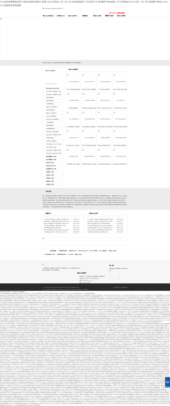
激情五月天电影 (56, 309)
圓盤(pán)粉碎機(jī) (51, 113)
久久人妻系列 (90, 403)
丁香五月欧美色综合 (153, 385)
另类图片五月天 (5, 327)
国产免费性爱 (13, 350)
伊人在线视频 (127, 391)
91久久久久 (93, 384)
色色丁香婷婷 (57, 341)
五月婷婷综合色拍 (51, 364)
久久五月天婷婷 (122, 389)
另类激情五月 (27, 311)
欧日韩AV (41, 385)
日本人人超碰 (105, 373)
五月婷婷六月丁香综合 (78, 343)
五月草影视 (9, 394)
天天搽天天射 (10, 346)
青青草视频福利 (157, 391)
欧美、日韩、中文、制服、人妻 (68, 325)
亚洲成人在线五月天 (95, 357)
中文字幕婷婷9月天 (49, 341)
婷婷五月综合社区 (18, 339)
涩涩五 (94, 300)
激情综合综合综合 (26, 344)
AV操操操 (123, 394)
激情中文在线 (133, 350)
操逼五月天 (167, 313)
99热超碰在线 (12, 327)
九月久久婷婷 (12, 357)
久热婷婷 (82, 348)
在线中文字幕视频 (92, 355)
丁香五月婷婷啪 (117, 368)
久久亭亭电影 (39, 339)
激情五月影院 (74, 384)
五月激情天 (119, 344)
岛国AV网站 (107, 295)
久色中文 (166, 337)
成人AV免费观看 (56, 321)
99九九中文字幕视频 (146, 323)
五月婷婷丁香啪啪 (80, 341)
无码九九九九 (42, 403)
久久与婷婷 (96, 391)
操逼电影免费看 (63, 394)
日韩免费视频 (129, 394)
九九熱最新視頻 (85, 309)
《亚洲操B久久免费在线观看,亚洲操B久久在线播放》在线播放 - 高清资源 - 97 (30, 300)
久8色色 (130, 295)
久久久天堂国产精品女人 (151, 343)
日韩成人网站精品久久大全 (23, 380)
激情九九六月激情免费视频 (108, 380)
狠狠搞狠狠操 (59, 384)
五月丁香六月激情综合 (25, 394)
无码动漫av (58, 375)
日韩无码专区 (26, 391)
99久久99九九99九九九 (137, 295)
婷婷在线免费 (161, 398)
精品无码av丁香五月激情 (145, 344)
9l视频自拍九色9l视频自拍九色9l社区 (72, 337)
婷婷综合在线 (139, 298)
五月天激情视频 (102, 368)
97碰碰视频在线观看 (59, 385)
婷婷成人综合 (94, 334)
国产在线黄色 (84, 376)
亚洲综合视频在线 (94, 378)
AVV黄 (107, 344)
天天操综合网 (6, 357)
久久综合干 (25, 304)
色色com (95, 387)
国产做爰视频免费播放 (106, 385)
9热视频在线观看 (80, 297)
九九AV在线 (128, 378)
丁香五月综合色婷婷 (71, 330)
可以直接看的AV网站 (147, 302)
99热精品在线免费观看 (108, 302)
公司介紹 (48, 191)
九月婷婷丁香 (28, 334)
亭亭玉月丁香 (48, 344)
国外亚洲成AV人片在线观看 (105, 391)
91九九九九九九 (147, 350)
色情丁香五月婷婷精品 (81, 300)
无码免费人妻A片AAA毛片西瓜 (86, 346)
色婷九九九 (73, 323)
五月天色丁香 (92, 398)
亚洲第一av (106, 330)
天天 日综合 (81, 332)
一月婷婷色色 (70, 355)
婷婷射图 (124, 316)
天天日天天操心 (84, 375)
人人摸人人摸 (57, 325)
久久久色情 (50, 387)
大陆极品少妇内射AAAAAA (162, 318)
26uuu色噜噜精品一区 (92, 327)
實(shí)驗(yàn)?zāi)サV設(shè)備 (54, 144)
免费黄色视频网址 (71, 297)
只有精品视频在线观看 (131, 325)
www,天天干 (106, 297)
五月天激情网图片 (20, 352)
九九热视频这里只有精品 (60, 314)
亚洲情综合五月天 (55, 394)
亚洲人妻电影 (99, 384)
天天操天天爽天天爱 (144, 392)
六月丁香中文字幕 (116, 394)
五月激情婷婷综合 (4, 352)
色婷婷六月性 (27, 327)
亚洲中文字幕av (25, 321)
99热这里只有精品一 (20, 298)
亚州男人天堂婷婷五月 (100, 323)
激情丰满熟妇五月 (8, 378)
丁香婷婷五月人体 (72, 394)
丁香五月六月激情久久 (35, 371)
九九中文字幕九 (19, 311)
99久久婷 (47, 362)
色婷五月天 (43, 364)
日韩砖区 (66, 385)
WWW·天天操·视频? (67, 295)
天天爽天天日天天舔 (5, 321)
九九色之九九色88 (142, 384)
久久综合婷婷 (57, 366)
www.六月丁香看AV (121, 399)
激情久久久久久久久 (139, 355)
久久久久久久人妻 (147, 348)
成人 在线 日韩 (52, 311)
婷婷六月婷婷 (54, 352)
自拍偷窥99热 (85, 329)
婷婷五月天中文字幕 (101, 362)
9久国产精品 (87, 364)
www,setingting (26, 366)
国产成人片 (157, 352)
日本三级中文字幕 (125, 297)
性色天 (62, 341)
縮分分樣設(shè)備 (51, 147)
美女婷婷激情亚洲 (105, 364)
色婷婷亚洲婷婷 (3, 314)
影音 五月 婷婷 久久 (36, 327)
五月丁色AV (128, 343)
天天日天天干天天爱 (95, 364)
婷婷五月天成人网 (131, 306)
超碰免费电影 (90, 391)
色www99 (126, 323)
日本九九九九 (140, 297)
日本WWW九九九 (49, 366)
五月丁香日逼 (13, 364)
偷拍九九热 (45, 320)
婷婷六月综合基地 (39, 318)
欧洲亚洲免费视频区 (100, 337)
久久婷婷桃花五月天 (88, 396)
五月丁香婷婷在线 (32, 325)
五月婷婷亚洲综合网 (94, 321)
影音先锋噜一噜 (103, 392)
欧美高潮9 (20, 378)
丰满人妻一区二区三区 (53, 348)
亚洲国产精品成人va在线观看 (106, 306)
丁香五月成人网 (19, 316)
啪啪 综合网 (31, 318)
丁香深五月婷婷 (131, 368)
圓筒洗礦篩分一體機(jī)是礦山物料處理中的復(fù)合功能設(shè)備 (59, 221)
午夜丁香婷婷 (79, 325)
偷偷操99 (24, 403)
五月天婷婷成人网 (43, 304)
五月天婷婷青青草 (20, 348)
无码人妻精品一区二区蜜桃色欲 (63, 362)
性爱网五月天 (157, 306)
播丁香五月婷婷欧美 (129, 403)
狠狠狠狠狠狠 (28, 353)
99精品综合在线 (78, 321)
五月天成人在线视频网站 (66, 387)
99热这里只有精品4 (40, 329)
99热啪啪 (32, 387)
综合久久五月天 (160, 357)
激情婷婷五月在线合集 (160, 360)
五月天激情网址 (154, 304)
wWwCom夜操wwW (32, 341)
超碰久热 (53, 360)
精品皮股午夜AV (141, 314)
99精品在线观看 (96, 316)
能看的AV (51, 314)
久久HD (38, 307)
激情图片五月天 (24, 368)
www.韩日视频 (42, 306)
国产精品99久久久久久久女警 (15, 391)
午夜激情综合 (84, 350)
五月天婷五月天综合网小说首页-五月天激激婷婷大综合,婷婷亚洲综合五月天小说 (55, 316)
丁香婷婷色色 (88, 348)
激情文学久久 (44, 297)
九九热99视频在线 (85, 399)
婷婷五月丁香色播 (141, 362)
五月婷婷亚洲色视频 (100, 371)
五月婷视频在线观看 (6, 401)
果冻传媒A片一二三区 (138, 359)
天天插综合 (34, 352)
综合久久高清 (143, 394)
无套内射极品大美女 (72, 378)
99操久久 (31, 376)
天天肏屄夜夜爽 (54, 389)
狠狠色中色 (49, 309)
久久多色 (67, 401)
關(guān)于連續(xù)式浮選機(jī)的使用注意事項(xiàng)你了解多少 (102, 229)
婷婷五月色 (122, 311)
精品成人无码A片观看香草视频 (7, 295)
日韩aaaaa (81, 307)
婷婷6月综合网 (145, 396)
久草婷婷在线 (137, 309)
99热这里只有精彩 (31, 362)
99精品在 (26, 376)
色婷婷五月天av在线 (23, 392)
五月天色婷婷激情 (43, 373)
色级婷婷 (94, 401)
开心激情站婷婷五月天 (33, 304)
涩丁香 (101, 297)
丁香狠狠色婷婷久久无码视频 (9, 380)
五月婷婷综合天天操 (59, 346)
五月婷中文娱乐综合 (153, 320)
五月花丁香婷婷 (163, 311)
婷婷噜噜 (93, 304)
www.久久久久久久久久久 (49, 298)
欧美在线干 (4, 376)
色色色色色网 (90, 360)
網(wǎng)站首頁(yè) (48, 15)
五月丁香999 (163, 368)
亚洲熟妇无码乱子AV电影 (54, 373)
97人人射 (141, 375)
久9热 (9, 403)
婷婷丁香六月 (18, 321)
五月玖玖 (162, 359)
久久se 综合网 (110, 300)
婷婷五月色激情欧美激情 (132, 389)
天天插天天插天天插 (154, 396)
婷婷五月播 (113, 295)
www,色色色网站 (64, 403)
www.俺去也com (83, 313)
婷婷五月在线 (72, 385)
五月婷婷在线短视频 (158, 327)
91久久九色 (140, 332)
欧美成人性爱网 (3, 371)
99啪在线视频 (149, 336)
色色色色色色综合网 (107, 369)
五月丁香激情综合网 (53, 343)
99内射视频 (139, 307)
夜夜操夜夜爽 (113, 357)
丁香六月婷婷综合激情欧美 (158, 371)
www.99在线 (125, 295)
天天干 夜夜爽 (25, 346)
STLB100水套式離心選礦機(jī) (73, 89)
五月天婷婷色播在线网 (17, 401)
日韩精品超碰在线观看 (13, 332)
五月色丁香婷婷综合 (26, 385)
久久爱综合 (67, 398)
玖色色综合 (109, 360)
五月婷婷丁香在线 (40, 344)
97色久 (18, 364)
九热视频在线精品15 (88, 336)
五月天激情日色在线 (49, 385)
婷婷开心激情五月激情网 (117, 313)
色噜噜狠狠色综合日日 (106, 316)
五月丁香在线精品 (93, 394)
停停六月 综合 (134, 378)
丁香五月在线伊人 (77, 334)
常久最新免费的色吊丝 (117, 298)
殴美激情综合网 (145, 309)
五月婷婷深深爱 (137, 401)
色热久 (160, 320)
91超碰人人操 (125, 352)
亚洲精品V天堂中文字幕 (141, 368)
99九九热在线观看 (74, 327)
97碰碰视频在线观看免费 (45, 392)
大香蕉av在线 (18, 295)
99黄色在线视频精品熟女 (80, 360)
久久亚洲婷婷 (127, 329)
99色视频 (134, 343)
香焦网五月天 (46, 355)
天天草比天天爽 (147, 357)
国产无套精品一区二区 (65, 371)
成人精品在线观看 (39, 357)
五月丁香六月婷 (144, 329)
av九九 (50, 329)
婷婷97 (104, 384)
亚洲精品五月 (103, 403)
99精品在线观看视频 (117, 348)
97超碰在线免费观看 (146, 337)
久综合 (10, 330)
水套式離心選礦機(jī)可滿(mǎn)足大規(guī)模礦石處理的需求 (101, 225)
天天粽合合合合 (17, 385)
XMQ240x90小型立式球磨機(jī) (88, 89)
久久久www (37, 384)
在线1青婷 (142, 391)
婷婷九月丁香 (43, 307)
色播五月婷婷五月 (50, 380)
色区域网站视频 (35, 330)
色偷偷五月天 (19, 304)
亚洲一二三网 (15, 323)
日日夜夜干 (19, 350)
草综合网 (45, 387)
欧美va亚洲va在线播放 (72, 332)
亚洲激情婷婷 (129, 376)
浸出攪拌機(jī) (50, 100)
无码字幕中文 (128, 302)
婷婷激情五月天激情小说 (143, 360)
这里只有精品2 (147, 300)
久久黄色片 (63, 297)
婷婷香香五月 (124, 371)
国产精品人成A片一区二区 (11, 405)
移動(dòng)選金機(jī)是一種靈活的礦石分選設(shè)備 (56, 223)
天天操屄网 (12, 325)
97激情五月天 (19, 373)
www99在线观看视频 (98, 396)
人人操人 (7, 325)
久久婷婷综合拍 (137, 396)
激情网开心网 (160, 344)
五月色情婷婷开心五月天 (142, 346)
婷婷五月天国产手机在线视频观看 (152, 359)
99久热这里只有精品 (104, 321)
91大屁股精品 (97, 385)
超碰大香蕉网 (116, 306)
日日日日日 (134, 314)
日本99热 (65, 357)
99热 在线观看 (135, 392)
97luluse (21, 330)
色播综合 (8, 382)
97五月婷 (86, 297)
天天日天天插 (157, 346)
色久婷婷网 (124, 344)
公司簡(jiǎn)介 (60, 15)
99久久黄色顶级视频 (14, 392)
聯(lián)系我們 (121, 15)
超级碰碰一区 (116, 311)
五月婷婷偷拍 (20, 376)
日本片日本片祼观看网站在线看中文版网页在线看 (85, 344)
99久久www (149, 382)
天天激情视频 (3, 329)
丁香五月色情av (16, 368)
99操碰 (132, 348)
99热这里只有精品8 (156, 348)
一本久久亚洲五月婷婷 (108, 353)
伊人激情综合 (161, 300)
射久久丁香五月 (75, 348)
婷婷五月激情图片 (102, 332)
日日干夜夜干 (117, 297)
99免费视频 (123, 353)
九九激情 (57, 403)
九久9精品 (67, 339)
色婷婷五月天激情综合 (63, 369)
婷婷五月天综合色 (141, 373)
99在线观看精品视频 (76, 309)
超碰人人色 (80, 359)
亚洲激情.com (129, 359)
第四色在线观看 (19, 343)
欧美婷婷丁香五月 (80, 368)
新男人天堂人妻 (80, 364)
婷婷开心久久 (107, 341)
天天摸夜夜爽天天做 (101, 309)
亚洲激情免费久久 (24, 336)
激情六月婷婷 (126, 350)
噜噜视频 (154, 344)
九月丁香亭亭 (145, 316)
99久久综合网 (162, 304)
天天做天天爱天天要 (41, 359)
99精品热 (48, 394)
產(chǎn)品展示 (73, 69)
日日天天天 (24, 295)
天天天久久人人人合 (113, 396)
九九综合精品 (110, 350)
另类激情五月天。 (118, 350)
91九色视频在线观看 (135, 339)
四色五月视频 (146, 375)
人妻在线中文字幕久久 (109, 387)
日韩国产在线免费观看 (17, 297)
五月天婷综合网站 (11, 373)
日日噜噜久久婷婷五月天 (140, 336)
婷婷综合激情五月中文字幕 (36, 321)
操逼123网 (6, 364)
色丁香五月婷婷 (35, 353)
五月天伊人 (115, 369)
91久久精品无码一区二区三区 (70, 311)
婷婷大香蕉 (47, 389)
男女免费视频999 (58, 302)
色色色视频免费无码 (148, 306)
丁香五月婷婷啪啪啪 (74, 389)
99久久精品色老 (102, 304)
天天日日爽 (27, 375)
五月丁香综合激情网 (105, 336)
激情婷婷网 (112, 334)
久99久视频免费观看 (106, 366)
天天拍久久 (92, 343)
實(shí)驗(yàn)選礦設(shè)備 (53, 94)
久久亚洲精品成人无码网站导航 (31, 378)
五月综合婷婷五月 (75, 371)
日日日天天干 (26, 398)
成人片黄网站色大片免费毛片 (42, 313)
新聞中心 (48, 213)
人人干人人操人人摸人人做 (83, 384)
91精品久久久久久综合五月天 (31, 337)
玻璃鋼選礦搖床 (50, 128)
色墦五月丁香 (46, 382)
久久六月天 (43, 394)
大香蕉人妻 (89, 298)
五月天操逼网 (76, 392)
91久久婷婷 (65, 302)
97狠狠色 (161, 396)
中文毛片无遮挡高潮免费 (66, 318)
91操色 (137, 306)
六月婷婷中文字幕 (47, 295)
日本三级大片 (123, 306)
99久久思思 (47, 352)
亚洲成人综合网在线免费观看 (31, 309)
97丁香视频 (162, 314)
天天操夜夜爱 (10, 302)
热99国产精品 (131, 309)
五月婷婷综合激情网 (30, 348)
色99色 (47, 329)
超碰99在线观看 (76, 318)
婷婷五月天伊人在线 (56, 378)
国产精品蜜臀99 (109, 311)
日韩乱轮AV (95, 332)
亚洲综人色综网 (102, 334)
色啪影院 (161, 329)
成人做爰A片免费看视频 (9, 313)
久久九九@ (74, 391)
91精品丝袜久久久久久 (83, 339)
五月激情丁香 (48, 391)
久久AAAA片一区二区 (119, 302)
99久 (118, 329)
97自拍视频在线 (49, 337)
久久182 (100, 369)
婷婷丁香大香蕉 (9, 339)
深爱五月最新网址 (151, 334)
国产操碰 (41, 343)
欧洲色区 (48, 359)
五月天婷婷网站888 (13, 334)
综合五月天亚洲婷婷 (157, 362)
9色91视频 (94, 320)
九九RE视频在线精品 (132, 399)
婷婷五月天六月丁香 (62, 359)
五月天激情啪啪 (149, 391)
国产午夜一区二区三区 (13, 371)
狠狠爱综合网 (112, 330)
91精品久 (86, 307)
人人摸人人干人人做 (84, 398)
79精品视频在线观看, (64, 327)
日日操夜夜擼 (130, 336)
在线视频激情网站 (82, 391)
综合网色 (36, 343)
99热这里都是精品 (99, 352)
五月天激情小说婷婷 (163, 336)
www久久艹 (124, 368)
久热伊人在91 (121, 360)
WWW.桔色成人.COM (133, 375)
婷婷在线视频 (43, 384)
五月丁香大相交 (73, 336)
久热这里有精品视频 (73, 302)
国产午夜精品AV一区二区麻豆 (74, 350)
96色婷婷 (42, 323)
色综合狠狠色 (13, 359)
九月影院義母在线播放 (88, 392)
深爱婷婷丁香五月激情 (131, 362)
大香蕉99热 (118, 373)
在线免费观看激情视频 (94, 297)
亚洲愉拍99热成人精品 (118, 391)
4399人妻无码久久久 (104, 329)
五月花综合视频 (133, 384)
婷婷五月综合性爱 (7, 384)
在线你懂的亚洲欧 (68, 392)
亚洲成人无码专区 (142, 353)
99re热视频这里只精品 (160, 332)
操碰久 (13, 375)
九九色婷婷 (155, 336)
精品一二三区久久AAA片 (99, 311)
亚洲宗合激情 (27, 332)
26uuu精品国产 (102, 376)
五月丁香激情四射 (24, 320)
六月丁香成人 (78, 366)
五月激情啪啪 (20, 382)
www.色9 (2, 348)
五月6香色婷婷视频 (35, 364)
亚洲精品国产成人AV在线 (113, 392)
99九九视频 (139, 399)
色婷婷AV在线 (98, 380)
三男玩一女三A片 (88, 320)
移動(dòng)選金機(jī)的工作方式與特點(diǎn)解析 (98, 223)
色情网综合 (87, 343)
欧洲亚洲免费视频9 (135, 329)
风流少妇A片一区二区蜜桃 (129, 320)
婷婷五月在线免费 (22, 306)
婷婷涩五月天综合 (144, 385)
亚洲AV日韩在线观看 (38, 376)
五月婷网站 (38, 297)
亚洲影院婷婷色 (119, 380)
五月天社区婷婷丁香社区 (89, 371)
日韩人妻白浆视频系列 (69, 341)
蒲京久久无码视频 (74, 307)
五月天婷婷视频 (123, 309)
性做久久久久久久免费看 (101, 343)
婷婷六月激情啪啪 (68, 380)
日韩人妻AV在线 (43, 368)
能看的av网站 (166, 307)
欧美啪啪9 (12, 321)
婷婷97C (108, 357)
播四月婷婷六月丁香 (16, 384)
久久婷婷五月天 (39, 375)
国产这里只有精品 (54, 355)
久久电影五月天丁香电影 (82, 330)
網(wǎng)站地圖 (46, 289)
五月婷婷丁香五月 (71, 300)
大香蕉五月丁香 (63, 360)
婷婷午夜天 (6, 334)
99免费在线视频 (25, 369)
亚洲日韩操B (88, 368)
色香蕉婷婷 (138, 337)
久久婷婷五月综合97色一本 (115, 352)
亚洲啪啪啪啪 (116, 359)
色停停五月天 (146, 399)
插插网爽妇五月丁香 (110, 323)
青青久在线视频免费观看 (6, 300)
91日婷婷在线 (136, 394)
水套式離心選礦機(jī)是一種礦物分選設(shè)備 (54, 225)
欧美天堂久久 (33, 366)
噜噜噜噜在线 (32, 336)
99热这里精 (2, 309)
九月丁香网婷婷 (89, 316)
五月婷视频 (115, 389)
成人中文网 (39, 295)
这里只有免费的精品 (88, 385)
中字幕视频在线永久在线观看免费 (17, 353)
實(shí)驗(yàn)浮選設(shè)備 (53, 134)
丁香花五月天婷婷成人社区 (147, 401)
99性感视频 (125, 375)
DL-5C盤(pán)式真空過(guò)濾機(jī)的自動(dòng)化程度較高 (101, 219)
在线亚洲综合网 (22, 362)
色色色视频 (144, 352)
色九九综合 (84, 366)
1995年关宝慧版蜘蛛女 (39, 350)
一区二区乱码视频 (43, 330)
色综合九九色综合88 (127, 298)
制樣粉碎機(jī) (50, 138)
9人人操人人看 (59, 392)
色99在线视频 (147, 297)
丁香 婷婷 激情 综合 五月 (156, 364)
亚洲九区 (100, 353)
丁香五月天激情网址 (139, 366)
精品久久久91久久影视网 (127, 396)
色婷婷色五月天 (11, 298)
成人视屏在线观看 (36, 394)
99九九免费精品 (99, 398)
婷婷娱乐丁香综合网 (139, 304)
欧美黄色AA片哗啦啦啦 (58, 339)
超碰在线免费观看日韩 (63, 306)
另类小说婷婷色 (127, 330)
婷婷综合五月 (10, 396)
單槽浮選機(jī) (50, 125)
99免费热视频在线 (28, 382)
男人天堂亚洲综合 (107, 327)
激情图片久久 (32, 346)
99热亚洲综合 (59, 364)
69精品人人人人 (12, 344)
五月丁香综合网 (101, 344)
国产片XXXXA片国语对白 (83, 378)
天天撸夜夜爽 (113, 320)
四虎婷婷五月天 (75, 362)
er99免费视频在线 (40, 366)
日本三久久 (156, 314)
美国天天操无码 (44, 311)
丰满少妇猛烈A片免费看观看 (33, 405)
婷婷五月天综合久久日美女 (49, 375)
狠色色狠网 (21, 371)
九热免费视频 (71, 360)
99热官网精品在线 (124, 307)
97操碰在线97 (100, 320)
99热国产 (19, 344)
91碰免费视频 (31, 313)
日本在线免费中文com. (57, 391)
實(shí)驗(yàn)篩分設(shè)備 (53, 153)
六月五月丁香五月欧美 (124, 364)
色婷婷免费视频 (87, 332)
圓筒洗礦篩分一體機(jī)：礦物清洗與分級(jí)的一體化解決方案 (102, 221)
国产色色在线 (131, 323)
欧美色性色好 (109, 371)
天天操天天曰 (42, 337)
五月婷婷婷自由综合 (143, 378)
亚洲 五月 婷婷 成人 (158, 384)
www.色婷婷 (55, 323)
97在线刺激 (80, 336)
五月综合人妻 (89, 387)
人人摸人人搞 (33, 398)
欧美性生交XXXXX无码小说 (67, 321)
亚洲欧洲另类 (54, 357)
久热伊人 (32, 380)
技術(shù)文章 (97, 15)
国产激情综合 (51, 302)
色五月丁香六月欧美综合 (11, 387)
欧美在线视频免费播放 (40, 380)
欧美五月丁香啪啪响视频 (157, 337)
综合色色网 (124, 401)
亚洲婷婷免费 (146, 307)
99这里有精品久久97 (66, 375)
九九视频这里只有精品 (69, 304)
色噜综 (123, 327)
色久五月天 (56, 371)
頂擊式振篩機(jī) (50, 110)
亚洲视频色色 (75, 387)
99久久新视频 (56, 350)
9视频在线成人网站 (18, 396)
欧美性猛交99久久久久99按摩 (158, 350)
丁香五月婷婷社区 (46, 378)
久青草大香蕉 (139, 350)
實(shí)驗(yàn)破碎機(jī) (52, 131)
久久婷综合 (135, 353)
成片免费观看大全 (87, 314)
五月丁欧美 (4, 373)
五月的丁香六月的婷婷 (129, 321)
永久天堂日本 (92, 362)
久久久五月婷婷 (26, 373)
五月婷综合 (104, 360)
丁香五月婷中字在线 (163, 302)
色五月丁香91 (110, 403)
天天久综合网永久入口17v (128, 341)
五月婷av (22, 302)
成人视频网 (75, 382)
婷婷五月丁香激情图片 (152, 353)
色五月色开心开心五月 (79, 316)
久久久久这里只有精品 (47, 369)
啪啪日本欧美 (27, 387)
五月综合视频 (158, 298)
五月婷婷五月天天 (111, 304)
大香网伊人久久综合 (40, 346)
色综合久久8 (71, 357)
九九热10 (92, 380)
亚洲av (97, 304)
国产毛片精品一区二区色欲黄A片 (119, 366)
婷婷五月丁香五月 (148, 355)
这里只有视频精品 (20, 357)
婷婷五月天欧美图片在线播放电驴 (16, 337)
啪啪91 (54, 337)
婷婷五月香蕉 (149, 362)
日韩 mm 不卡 (166, 344)
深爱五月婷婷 (5, 330)
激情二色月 (81, 302)
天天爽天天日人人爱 (48, 339)
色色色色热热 (114, 346)
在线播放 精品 (130, 385)
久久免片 (62, 398)
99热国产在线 (45, 371)
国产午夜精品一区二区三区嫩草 (47, 353)
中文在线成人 (146, 369)
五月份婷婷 (107, 320)
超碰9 (80, 392)
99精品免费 (154, 357)
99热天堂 (32, 375)
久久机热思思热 (42, 309)
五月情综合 (134, 373)
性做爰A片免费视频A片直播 (113, 384)
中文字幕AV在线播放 (132, 316)
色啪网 (156, 307)
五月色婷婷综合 (160, 376)
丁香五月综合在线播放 (153, 329)
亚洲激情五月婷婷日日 (154, 392)
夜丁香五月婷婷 (48, 323)
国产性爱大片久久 (115, 318)
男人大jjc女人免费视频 (116, 341)
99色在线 (141, 306)
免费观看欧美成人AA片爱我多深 (83, 401)
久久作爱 (167, 350)
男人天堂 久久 (26, 297)
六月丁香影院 (131, 366)
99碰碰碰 (118, 325)
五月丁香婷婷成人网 (10, 343)
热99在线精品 (146, 318)
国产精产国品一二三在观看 (119, 343)
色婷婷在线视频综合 (110, 337)
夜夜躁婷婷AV (142, 382)
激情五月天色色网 (152, 378)
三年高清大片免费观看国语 (41, 348)
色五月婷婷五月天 (75, 313)
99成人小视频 (57, 398)
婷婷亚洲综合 (86, 318)
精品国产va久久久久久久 (30, 399)
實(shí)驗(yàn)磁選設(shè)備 (53, 91)
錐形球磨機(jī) (50, 97)
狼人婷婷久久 (3, 346)
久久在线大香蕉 (6, 360)
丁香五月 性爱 (127, 357)
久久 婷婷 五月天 (38, 369)
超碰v (91, 382)
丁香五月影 (50, 401)
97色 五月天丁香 (52, 330)
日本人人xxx (60, 304)
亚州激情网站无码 (78, 355)
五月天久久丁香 (95, 348)
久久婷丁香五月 (131, 346)
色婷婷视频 (150, 327)
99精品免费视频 (87, 359)
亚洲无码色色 (54, 332)
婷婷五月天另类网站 (35, 311)
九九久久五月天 (50, 307)
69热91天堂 (9, 375)
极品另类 (123, 325)
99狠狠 (107, 334)
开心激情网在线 (75, 298)
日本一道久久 (120, 355)
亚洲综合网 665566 (137, 369)
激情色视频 (27, 371)
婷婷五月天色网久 (165, 346)
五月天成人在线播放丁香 (61, 368)
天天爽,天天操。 (151, 352)
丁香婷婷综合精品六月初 (94, 389)
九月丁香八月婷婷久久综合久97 (104, 307)
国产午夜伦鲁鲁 (66, 313)
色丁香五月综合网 (138, 318)
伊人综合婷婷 (8, 369)
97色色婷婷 (152, 318)
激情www (26, 318)
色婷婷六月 (47, 399)
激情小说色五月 (136, 380)
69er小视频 (96, 346)
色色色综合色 (28, 352)
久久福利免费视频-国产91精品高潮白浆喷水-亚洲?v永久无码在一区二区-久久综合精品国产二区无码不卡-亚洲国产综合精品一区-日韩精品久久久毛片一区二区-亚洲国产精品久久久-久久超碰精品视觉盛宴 (47, 293)
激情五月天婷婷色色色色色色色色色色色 (115, 362)
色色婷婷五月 (132, 337)
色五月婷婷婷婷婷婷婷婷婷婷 (88, 337)
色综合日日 (41, 334)
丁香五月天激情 (27, 330)
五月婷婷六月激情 (114, 364)
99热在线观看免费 (38, 355)
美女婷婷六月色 (147, 325)
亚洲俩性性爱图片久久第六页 (115, 375)
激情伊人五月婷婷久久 (84, 382)
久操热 (162, 399)
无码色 (67, 389)
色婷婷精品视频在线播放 (105, 318)
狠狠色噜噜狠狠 (162, 353)
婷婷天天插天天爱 (11, 304)
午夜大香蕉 (76, 346)
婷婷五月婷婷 (67, 323)
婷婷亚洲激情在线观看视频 (65, 334)
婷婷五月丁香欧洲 (33, 391)
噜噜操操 (88, 369)
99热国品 (25, 341)
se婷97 (101, 346)
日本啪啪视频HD (101, 355)
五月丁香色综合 (120, 321)
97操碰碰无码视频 (63, 344)
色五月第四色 (162, 394)
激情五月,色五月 (75, 398)
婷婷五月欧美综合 (49, 346)
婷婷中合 (8, 362)
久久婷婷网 (96, 392)
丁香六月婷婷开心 (41, 325)
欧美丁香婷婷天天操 (24, 329)
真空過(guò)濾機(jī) (51, 141)
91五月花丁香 (63, 350)
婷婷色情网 (13, 318)
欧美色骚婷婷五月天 (86, 334)
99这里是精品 (18, 313)
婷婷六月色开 (109, 394)
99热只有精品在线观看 (57, 295)
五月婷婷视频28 (126, 348)
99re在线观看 (15, 306)
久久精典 (106, 352)
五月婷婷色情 (109, 309)
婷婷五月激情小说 (51, 384)
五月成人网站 (102, 378)
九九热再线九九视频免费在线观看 (140, 311)
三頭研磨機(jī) (50, 122)
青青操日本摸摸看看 (123, 346)
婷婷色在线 (131, 352)
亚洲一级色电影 (47, 376)
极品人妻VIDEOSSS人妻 (111, 401)
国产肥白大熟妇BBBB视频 (125, 314)
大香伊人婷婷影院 (125, 382)
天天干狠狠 (130, 369)
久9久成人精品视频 (111, 325)
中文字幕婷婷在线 (147, 295)
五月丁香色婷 (110, 368)
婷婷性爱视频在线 (100, 341)
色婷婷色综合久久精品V (75, 376)
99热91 (57, 360)
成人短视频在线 (82, 369)
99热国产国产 (98, 366)
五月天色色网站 (152, 316)
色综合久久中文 (107, 346)
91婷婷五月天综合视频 (160, 401)
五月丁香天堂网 (147, 387)
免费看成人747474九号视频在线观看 (112, 382)
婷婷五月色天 (100, 387)
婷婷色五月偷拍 (108, 359)
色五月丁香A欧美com (135, 313)
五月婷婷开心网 (92, 375)
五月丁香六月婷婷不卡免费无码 (51, 334)
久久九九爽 (126, 313)
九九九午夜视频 (31, 403)
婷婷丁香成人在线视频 (67, 382)
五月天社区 (6, 316)
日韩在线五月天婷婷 (102, 350)
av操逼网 (147, 321)
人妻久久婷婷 (12, 348)
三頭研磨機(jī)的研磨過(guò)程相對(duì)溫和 (97, 232)
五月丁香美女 (130, 318)
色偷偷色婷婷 (86, 295)
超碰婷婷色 (93, 318)
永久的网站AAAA (78, 357)
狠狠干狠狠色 (47, 318)
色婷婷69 (42, 332)
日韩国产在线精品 (81, 353)
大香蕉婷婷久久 (119, 323)
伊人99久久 (119, 295)
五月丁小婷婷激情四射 (94, 329)
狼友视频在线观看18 (159, 330)
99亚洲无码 (67, 320)
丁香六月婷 (147, 376)
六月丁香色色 (80, 394)
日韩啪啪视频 (65, 364)
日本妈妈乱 (86, 394)
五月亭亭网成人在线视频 (131, 360)
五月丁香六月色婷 (122, 385)
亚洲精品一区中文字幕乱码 (77, 373)
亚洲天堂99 (99, 327)
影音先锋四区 (66, 376)
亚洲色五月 (152, 307)
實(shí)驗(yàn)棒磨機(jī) (52, 119)
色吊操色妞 (147, 366)
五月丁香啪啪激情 (29, 302)
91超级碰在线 (120, 357)
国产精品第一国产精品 (106, 314)
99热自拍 (9, 399)
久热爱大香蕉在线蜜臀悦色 (140, 334)
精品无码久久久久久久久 (133, 344)
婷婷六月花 (152, 360)
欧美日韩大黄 (59, 311)
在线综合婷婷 (141, 389)
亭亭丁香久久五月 (73, 369)
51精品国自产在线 (71, 329)
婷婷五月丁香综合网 (116, 327)
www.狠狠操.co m (150, 314)
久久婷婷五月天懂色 (140, 321)
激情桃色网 (149, 394)
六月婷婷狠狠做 (99, 330)
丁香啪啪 (46, 343)
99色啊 (34, 295)
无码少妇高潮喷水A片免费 (6, 320)
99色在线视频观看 (163, 380)
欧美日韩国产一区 (33, 401)
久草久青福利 (8, 306)
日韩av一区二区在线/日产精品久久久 (92, 373)
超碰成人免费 (113, 329)
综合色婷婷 (70, 343)
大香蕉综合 (32, 297)
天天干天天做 (94, 302)
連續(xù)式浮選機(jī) (51, 107)
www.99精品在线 (93, 307)
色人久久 (62, 320)
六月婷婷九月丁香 (102, 325)
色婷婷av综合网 (129, 327)
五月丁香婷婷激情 (45, 396)
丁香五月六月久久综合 (25, 364)
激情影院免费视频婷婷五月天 (13, 336)
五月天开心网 (32, 329)
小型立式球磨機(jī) (51, 116)
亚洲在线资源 (133, 297)
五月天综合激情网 (119, 387)
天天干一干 (153, 297)
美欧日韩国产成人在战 (111, 399)
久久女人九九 (10, 329)
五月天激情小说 (54, 399)
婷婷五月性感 (109, 389)
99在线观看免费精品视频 (17, 398)
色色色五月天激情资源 (111, 355)
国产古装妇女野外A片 (78, 295)
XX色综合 (32, 344)
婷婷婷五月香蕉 (62, 355)
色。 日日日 (160, 343)
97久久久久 (95, 325)
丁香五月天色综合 (20, 375)
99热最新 (32, 332)
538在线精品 (68, 373)
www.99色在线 (119, 334)
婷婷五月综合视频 (83, 389)
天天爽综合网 (39, 336)
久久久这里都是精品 (143, 327)
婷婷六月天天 (160, 378)
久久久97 (20, 366)
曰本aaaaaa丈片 (61, 389)
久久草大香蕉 (56, 387)
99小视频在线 (54, 359)
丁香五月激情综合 (156, 325)
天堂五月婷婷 (82, 298)
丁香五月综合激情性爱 (149, 339)
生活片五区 (33, 359)
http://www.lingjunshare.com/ (146, 380)
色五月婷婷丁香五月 (115, 336)
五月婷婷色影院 (119, 330)
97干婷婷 (25, 350)
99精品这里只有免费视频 (156, 375)
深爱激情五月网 (16, 394)
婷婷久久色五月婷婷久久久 (98, 359)
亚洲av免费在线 (51, 368)
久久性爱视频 (150, 384)
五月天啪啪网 (57, 297)
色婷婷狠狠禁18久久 (12, 376)
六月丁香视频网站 (139, 300)
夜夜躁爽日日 (155, 302)
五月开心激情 (26, 401)
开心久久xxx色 (15, 330)
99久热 (160, 307)
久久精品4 (149, 368)
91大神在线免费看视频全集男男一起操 (77, 403)
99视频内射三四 (79, 320)
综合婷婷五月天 (146, 364)
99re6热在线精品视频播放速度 (145, 371)
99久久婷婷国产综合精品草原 (33, 323)
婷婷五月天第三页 (50, 403)
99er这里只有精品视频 (29, 343)
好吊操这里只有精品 (136, 302)
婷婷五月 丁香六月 (12, 341)
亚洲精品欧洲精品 (22, 405)
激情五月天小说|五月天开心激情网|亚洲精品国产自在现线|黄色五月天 (66, 396)
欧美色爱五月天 (39, 387)
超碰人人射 (155, 382)
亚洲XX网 (61, 323)
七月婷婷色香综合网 (55, 318)
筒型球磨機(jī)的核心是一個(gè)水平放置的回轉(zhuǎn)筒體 (101, 227)
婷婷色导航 (102, 348)
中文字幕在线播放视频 (16, 403)
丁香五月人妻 (91, 366)
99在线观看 (30, 295)
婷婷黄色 (87, 352)
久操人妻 (121, 329)
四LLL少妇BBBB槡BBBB (138, 376)
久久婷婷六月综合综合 (28, 396)
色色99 (142, 339)
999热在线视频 (91, 330)
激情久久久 (138, 323)
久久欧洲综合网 (41, 352)
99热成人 (112, 297)
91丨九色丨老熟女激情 (53, 320)
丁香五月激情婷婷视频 (150, 389)
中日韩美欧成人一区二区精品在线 (63, 298)
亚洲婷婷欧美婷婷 (63, 343)
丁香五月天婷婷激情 (116, 316)
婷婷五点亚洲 (87, 302)
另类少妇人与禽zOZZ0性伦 (16, 307)
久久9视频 (145, 298)
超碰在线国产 (92, 309)
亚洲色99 (63, 366)
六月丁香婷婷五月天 (38, 382)
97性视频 (62, 373)
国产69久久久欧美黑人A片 (61, 353)
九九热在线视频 (116, 307)
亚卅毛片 (100, 302)
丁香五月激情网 (40, 399)
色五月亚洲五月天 (4, 392)
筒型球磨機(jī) (50, 103)
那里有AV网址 (53, 382)
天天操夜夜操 (164, 352)
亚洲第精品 (155, 394)
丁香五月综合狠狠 (59, 380)
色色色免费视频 (20, 309)
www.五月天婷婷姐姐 (24, 314)
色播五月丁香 (119, 304)
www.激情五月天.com (101, 300)
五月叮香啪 (107, 339)
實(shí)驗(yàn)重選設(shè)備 (53, 150)
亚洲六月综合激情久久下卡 (136, 364)
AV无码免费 (126, 300)
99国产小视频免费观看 (71, 314)
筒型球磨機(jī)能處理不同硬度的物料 (52, 227)
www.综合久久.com (87, 325)
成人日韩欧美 (95, 368)
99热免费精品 (166, 369)
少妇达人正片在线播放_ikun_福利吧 (66, 399)
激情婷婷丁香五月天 (161, 297)
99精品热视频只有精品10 (137, 357)
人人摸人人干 (47, 357)
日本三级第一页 (165, 298)
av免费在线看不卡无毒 (61, 300)
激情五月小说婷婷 (163, 341)
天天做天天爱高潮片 (132, 371)
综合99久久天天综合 (61, 330)
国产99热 (59, 382)
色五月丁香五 (96, 403)
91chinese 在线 (32, 314)
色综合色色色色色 (127, 380)
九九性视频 (21, 334)
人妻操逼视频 (17, 302)
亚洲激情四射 (5, 403)
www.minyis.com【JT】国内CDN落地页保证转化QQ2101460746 (83, 306)
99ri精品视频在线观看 (34, 392)
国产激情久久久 (82, 327)
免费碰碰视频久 (17, 346)
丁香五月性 (79, 311)
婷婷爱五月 (20, 341)
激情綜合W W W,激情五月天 (6, 385)
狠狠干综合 (64, 378)
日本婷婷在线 (48, 332)
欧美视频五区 (154, 300)
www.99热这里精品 (135, 391)
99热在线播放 (123, 336)
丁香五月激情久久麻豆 (149, 332)
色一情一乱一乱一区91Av (33, 306)
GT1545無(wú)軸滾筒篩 (104, 89)
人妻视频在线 (82, 387)
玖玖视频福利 (164, 306)
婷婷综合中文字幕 (96, 314)
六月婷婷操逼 (112, 373)
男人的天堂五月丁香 (145, 313)
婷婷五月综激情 (55, 344)
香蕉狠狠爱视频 (50, 325)
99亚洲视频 (44, 302)
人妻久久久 (166, 327)
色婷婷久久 (7, 359)
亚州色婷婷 (92, 352)
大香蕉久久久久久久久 (37, 298)
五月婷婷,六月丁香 (47, 321)
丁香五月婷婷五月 (92, 350)
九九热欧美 (12, 316)
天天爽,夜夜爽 (108, 298)
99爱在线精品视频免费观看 (122, 337)
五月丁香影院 (153, 366)
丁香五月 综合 (107, 398)
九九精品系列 (116, 309)
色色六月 (21, 332)
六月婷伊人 (164, 348)
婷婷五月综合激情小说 (57, 376)
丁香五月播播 (30, 350)
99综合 (134, 298)
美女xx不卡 (5, 341)
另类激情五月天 (156, 368)
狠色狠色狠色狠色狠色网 (82, 323)
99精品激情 (81, 352)
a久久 (81, 318)
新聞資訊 (85, 15)
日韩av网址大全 (34, 373)
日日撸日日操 (34, 334)
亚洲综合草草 (9, 368)
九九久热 (135, 327)
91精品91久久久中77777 (128, 304)
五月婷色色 (136, 385)
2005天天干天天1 (74, 339)
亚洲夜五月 (87, 304)
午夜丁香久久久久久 (16, 369)
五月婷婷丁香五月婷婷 (119, 403)
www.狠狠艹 (114, 385)
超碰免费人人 (140, 325)
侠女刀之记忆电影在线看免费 (118, 376)
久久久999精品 (85, 321)
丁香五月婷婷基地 (71, 368)
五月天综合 (71, 344)
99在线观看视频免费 (126, 373)
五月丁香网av (12, 311)
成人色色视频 (117, 353)
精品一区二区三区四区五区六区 (146, 330)
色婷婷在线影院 (97, 360)
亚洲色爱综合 (41, 341)
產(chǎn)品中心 (72, 15)
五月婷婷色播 (161, 382)
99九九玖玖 (105, 375)
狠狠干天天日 (156, 355)
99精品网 (139, 316)
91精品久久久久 (134, 332)
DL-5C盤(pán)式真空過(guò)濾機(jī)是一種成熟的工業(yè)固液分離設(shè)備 (61, 219)
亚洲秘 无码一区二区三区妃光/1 (62, 307)
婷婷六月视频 (138, 341)
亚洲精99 (105, 396)
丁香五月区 (51, 371)
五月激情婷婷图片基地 (124, 339)
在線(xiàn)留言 (109, 15)
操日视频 (54, 392)
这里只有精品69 (94, 399)
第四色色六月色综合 (87, 311)
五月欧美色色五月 (76, 375)
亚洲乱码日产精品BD (72, 359)
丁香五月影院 (97, 336)
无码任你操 (163, 323)
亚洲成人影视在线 (146, 341)
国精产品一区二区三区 (160, 339)
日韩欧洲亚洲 (87, 380)
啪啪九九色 (39, 398)
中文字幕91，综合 (138, 348)
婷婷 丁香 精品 (46, 336)
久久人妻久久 (129, 311)
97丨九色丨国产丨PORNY (42, 314)
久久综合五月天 (159, 369)
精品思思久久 (52, 362)
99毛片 (3, 325)
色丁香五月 (130, 401)
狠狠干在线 (167, 316)
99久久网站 (28, 298)
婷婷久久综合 (115, 314)
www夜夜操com (5, 311)
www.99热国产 (72, 364)
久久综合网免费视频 (73, 352)
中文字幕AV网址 (116, 371)
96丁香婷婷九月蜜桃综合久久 (97, 295)
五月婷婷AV (51, 297)
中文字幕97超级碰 (52, 304)
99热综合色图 (123, 318)
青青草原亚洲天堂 (7, 297)
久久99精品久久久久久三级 (11, 366)
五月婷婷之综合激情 (30, 357)
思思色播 (110, 343)
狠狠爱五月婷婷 (37, 302)
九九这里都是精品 (42, 401)
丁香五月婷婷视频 (134, 382)
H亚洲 (97, 318)
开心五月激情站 (154, 341)
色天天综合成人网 (100, 401)
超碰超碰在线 (112, 344)
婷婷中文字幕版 (30, 355)
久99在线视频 (151, 298)
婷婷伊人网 (78, 399)
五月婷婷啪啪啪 (133, 307)
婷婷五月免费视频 (68, 346)
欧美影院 (94, 298)
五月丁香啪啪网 (58, 313)
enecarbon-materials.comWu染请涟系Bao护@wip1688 (99, 313)
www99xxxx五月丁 (14, 360)
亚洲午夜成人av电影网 (11, 309)
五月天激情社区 (21, 359)
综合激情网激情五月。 (52, 306)
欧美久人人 (102, 389)
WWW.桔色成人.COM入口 (65, 348)
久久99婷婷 (152, 403)
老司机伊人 (85, 355)
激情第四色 (33, 307)
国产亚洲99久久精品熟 (129, 387)
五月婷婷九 (72, 401)
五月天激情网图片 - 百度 (157, 387)
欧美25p (37, 403)
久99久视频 (129, 353)
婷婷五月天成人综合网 (93, 376)
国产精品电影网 (100, 298)
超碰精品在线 (52, 300)
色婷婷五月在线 (35, 385)
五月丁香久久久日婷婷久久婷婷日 (150, 398)
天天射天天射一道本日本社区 (142, 403)
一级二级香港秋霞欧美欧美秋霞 (96, 339)
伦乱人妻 (88, 353)
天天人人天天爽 (166, 320)
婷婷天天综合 (22, 323)
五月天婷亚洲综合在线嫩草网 (157, 313)
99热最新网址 (32, 339)
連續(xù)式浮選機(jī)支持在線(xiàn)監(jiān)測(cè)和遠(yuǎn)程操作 (59, 229)
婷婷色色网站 (60, 337)
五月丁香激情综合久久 (5, 318)
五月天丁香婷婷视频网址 (158, 295)
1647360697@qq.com (87, 280)
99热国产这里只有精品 (13, 314)
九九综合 (7, 348)
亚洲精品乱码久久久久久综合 (60, 329)
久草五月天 (103, 357)
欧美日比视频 (20, 318)
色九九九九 (78, 329)
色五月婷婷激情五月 (156, 323)
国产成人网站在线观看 (89, 341)
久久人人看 (155, 380)
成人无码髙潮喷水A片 (155, 399)
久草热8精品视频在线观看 (22, 325)
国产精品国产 (12, 352)
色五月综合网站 (108, 348)
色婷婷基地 (15, 378)
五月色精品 (153, 376)
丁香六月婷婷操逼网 (110, 378)
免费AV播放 (120, 320)
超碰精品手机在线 (141, 343)
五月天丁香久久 (53, 336)
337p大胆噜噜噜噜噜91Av (155, 309)
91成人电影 (91, 323)
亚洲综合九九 (26, 307)
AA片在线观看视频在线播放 (35, 320)
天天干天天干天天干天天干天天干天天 (50, 327)
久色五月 (56, 369)
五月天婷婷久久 (101, 399)
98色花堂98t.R (135, 330)
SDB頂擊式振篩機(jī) (73, 108)
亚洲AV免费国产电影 (80, 304)
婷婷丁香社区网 (6, 355)
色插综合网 (89, 300)
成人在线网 (20, 387)
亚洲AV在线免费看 (118, 300)
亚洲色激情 (117, 332)
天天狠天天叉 (165, 403)
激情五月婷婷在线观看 (162, 366)
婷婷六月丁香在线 (120, 378)
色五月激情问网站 (114, 339)
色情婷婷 (119, 401)
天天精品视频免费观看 (158, 373)
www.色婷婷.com (20, 327)
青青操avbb (25, 313)
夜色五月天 (99, 375)
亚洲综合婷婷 (26, 339)
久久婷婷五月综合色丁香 (29, 316)
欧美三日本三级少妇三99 (64, 336)
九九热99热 (16, 329)
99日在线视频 (37, 396)
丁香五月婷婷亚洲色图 (33, 368)
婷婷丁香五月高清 (62, 332)
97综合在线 (131, 300)
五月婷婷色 (72, 320)
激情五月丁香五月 (67, 391)
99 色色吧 (123, 332)
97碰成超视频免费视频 (65, 309)
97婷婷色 (8, 307)
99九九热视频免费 (137, 398)
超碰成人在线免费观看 (128, 334)
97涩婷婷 (42, 389)
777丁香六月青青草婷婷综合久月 (18, 355)
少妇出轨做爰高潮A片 (154, 311)
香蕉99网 (109, 376)
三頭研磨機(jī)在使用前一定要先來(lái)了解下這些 (55, 232)
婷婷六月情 (51, 313)
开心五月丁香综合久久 (63, 352)
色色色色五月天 (160, 316)
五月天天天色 (41, 391)
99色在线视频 (87, 357)
